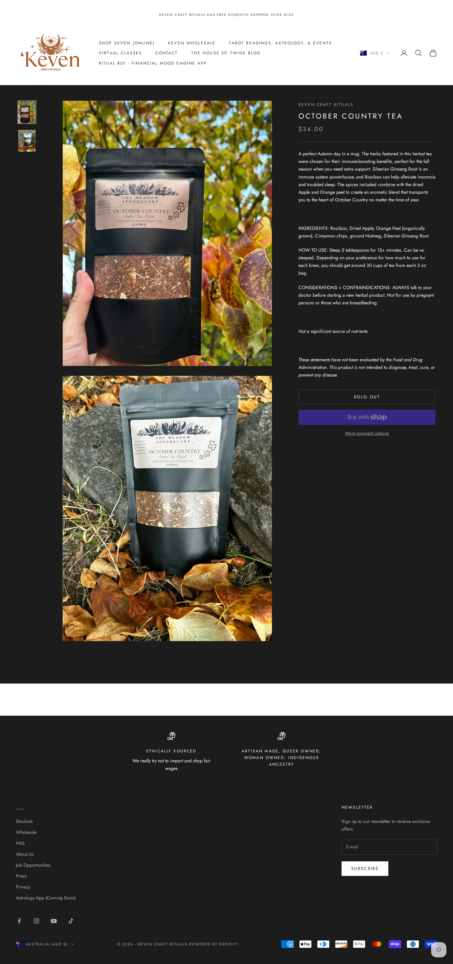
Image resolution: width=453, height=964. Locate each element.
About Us (25, 854)
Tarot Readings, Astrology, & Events (280, 43)
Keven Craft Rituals (326, 105)
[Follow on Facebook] (19, 921)
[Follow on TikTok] (71, 921)
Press (21, 876)
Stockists (24, 821)
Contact (166, 53)
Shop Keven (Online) (127, 43)
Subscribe (365, 868)
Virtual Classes (120, 53)
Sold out (367, 397)
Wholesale (26, 832)
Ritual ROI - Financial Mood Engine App (153, 63)
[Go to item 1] (27, 112)
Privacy (23, 887)
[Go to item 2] (27, 140)
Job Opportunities (33, 865)
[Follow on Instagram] (36, 921)
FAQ (20, 843)
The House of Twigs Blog (226, 53)
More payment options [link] (367, 433)
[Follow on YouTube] (53, 921)
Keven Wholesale (192, 43)
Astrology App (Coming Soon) (46, 897)
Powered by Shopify (213, 944)
